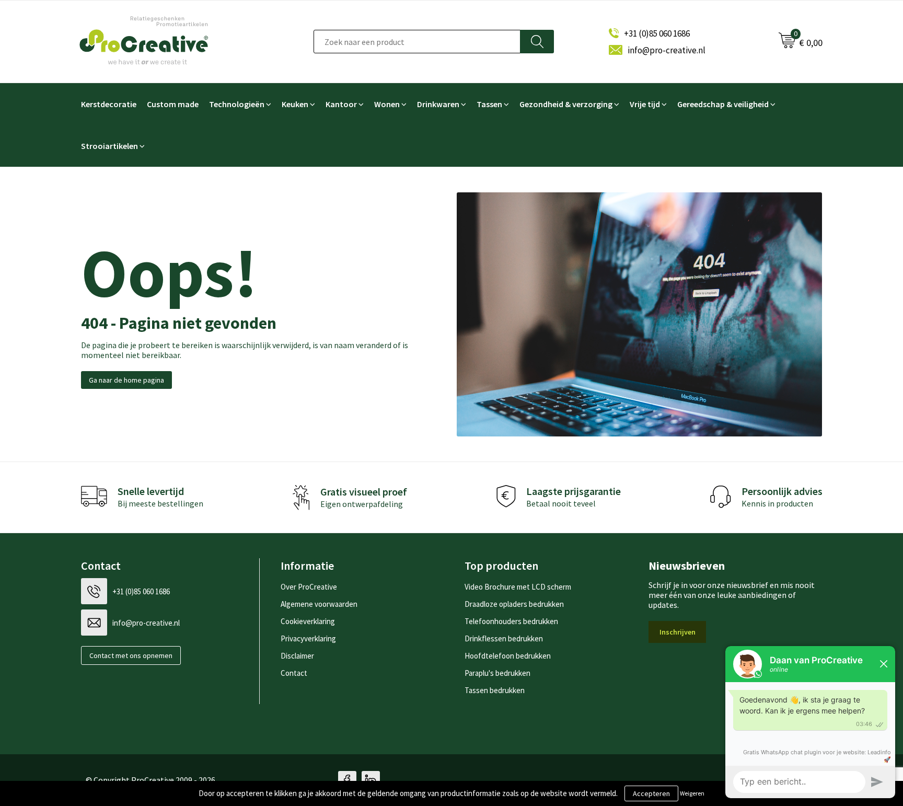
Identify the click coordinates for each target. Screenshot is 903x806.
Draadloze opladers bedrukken (514, 604)
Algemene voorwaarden (319, 604)
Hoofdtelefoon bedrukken (508, 656)
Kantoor (341, 104)
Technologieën (236, 104)
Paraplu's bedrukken (497, 673)
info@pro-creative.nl (666, 50)
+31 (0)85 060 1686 (657, 33)
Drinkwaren (438, 104)
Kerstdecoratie (108, 104)
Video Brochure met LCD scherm (518, 587)
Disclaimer (297, 656)
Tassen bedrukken (495, 690)
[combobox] (417, 41)
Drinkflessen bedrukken (504, 638)
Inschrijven (677, 632)
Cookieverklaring (308, 621)
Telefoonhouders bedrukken (511, 621)
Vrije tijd (645, 104)
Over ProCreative (309, 587)
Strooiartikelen (109, 146)
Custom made (173, 104)
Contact (294, 673)
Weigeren (692, 793)
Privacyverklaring (308, 638)
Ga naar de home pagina (126, 380)
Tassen (489, 104)
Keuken (295, 104)
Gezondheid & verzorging (565, 104)
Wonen (387, 104)
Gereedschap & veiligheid (723, 104)
